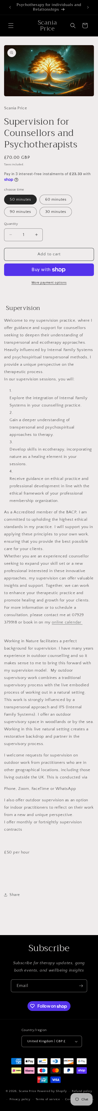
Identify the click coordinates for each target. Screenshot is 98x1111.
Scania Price (27, 1091)
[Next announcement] (88, 7)
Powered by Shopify (52, 1091)
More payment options (49, 282)
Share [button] (15, 895)
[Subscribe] (81, 985)
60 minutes (55, 199)
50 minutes (20, 199)
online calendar (67, 622)
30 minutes (55, 212)
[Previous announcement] (10, 7)
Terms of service (48, 1099)
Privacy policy (20, 1099)
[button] (11, 26)
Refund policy (82, 1091)
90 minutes (20, 212)
